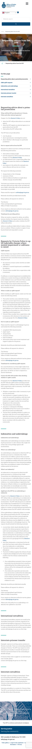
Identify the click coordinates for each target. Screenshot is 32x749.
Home (2, 31)
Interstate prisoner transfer (8, 93)
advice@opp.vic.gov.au (22, 192)
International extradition (8, 89)
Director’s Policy (15, 118)
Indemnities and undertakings (9, 86)
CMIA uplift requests (6, 82)
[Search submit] (16, 24)
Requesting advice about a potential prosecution (14, 79)
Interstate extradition (7, 96)
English (7, 12)
